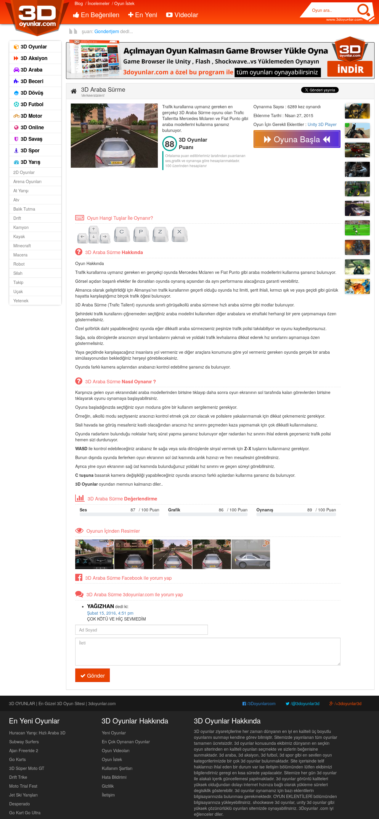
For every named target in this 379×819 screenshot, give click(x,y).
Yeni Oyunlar (114, 733)
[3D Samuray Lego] (357, 286)
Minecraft (22, 245)
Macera (20, 255)
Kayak (19, 236)
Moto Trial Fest (23, 786)
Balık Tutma (24, 209)
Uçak (18, 291)
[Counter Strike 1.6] (357, 169)
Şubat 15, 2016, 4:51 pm (110, 613)
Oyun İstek (112, 759)
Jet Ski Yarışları (23, 795)
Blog (79, 3)
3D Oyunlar (33, 46)
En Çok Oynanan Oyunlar (126, 741)
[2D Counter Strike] (357, 111)
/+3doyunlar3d (347, 703)
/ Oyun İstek (123, 3)
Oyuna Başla (297, 139)
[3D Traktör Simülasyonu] (357, 188)
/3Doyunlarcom (261, 703)
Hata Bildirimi (114, 777)
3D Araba (30, 69)
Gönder (95, 675)
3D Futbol (31, 104)
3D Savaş (30, 138)
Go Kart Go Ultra (25, 812)
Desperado (19, 804)
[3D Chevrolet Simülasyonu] (357, 150)
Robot (19, 264)
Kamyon (21, 227)
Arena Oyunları (27, 181)
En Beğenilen (99, 14)
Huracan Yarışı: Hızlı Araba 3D (37, 733)
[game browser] (220, 57)
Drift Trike (18, 777)
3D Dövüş (31, 92)
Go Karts (17, 759)
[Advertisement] (178, 191)
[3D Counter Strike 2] (357, 130)
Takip (18, 282)
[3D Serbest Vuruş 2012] (357, 227)
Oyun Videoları (115, 750)
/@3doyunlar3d (304, 703)
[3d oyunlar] (36, 18)
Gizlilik (108, 786)
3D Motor (30, 115)
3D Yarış (29, 161)
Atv (16, 200)
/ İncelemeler (97, 3)
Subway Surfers (24, 741)
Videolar (185, 14)
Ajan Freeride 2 (23, 750)
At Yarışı (20, 190)
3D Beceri (31, 81)
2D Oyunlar (24, 172)
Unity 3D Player (322, 124)
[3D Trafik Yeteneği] (357, 208)
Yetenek (20, 300)
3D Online (31, 127)
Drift (17, 218)
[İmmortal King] (357, 247)
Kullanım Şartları (117, 768)
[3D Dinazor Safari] (357, 266)
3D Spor (29, 150)
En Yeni (145, 14)
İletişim (108, 795)
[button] (73, 91)
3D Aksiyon (33, 58)
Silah (18, 273)
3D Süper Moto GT (26, 768)
